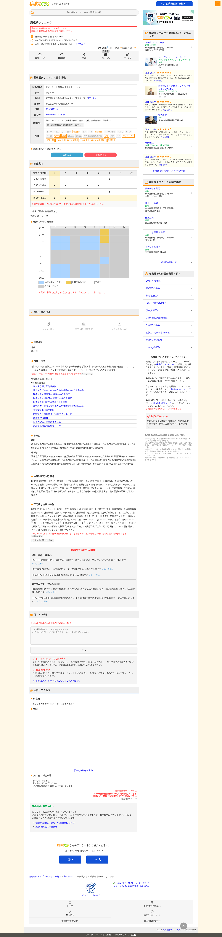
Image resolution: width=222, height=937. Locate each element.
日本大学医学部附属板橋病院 (47, 422)
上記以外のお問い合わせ (46, 826)
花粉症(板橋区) (153, 347)
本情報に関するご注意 (44, 540)
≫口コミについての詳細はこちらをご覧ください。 (57, 681)
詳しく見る (38, 564)
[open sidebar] (217, 3)
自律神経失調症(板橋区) (157, 318)
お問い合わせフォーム (161, 403)
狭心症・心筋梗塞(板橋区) (158, 332)
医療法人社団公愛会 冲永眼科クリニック (52, 414)
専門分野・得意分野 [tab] (84, 329)
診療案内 (62, 58)
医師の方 (67, 154)
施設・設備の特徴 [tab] (119, 329)
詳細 (134, 935)
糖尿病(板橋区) (153, 288)
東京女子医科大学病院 (43, 410)
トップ (70, 906)
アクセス (127, 58)
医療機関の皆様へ (176, 3)
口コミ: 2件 (150, 157)
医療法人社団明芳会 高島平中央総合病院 (52, 398)
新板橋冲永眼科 (40, 418)
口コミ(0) (106, 58)
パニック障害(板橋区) (156, 303)
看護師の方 (100, 154)
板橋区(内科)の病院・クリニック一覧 (168, 171)
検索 (99, 12)
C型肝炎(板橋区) (153, 281)
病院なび (39, 3)
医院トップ (39, 58)
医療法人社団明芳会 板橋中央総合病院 (51, 394)
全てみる (81, 44)
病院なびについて (152, 915)
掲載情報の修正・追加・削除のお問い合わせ (55, 823)
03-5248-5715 (52, 109)
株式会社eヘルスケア (166, 364)
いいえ (97, 859)
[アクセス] (92, 98)
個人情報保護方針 (152, 921)
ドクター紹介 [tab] (48, 329)
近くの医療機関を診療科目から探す (63, 125)
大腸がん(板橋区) (154, 340)
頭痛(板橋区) (152, 310)
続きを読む (157, 81)
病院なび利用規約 (69, 921)
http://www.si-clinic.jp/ (55, 115)
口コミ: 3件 (150, 129)
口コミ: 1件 (150, 73)
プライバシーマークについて (91, 895)
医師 (84, 58)
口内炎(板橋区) (153, 325)
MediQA (70, 915)
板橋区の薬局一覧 (169, 262)
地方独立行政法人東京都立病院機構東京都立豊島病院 (58, 390)
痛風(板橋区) (152, 295)
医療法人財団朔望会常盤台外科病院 (50, 402)
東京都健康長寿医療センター (47, 425)
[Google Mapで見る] (83, 770)
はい (70, 859)
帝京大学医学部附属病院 (44, 386)
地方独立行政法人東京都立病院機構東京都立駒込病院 (58, 406)
